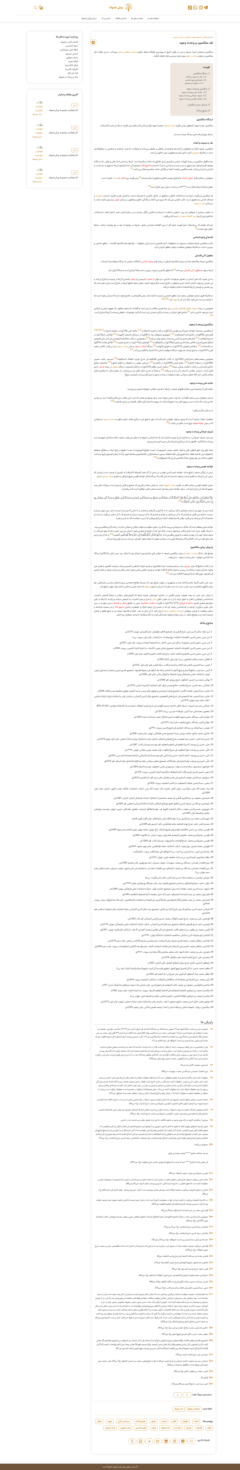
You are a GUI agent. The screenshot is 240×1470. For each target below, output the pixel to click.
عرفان (124, 603)
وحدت (115, 178)
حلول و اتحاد (187, 178)
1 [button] (211, 1029)
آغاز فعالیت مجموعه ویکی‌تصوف (63, 110)
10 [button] (211, 1144)
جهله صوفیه (198, 423)
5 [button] (211, 1077)
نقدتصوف (165, 1427)
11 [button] (211, 1173)
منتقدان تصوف (202, 37)
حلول (117, 199)
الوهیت (99, 196)
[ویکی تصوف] (120, 7)
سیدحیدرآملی (124, 1421)
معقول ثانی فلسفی (191, 83)
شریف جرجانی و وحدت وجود (190, 95)
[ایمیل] (157, 1441)
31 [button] (211, 1354)
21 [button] (211, 1256)
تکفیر (174, 1421)
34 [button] (211, 1377)
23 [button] (211, 1269)
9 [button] (211, 1126)
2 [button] (211, 1047)
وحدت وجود (191, 56)
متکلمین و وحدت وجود (196, 89)
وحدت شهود (170, 485)
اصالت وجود (140, 346)
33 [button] (211, 1371)
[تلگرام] (206, 8)
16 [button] (211, 1216)
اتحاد (122, 178)
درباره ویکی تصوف (89, 18)
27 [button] (211, 1294)
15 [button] (211, 1210)
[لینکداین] (165, 1441)
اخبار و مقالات (120, 18)
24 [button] (211, 1275)
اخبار (75, 105)
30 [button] (211, 1340)
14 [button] (211, 1200)
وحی (154, 599)
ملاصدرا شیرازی (186, 603)
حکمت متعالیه (149, 603)
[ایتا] (190, 8)
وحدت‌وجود (110, 1427)
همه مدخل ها (137, 18)
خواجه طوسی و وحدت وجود (190, 98)
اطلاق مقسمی (177, 308)
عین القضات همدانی (187, 216)
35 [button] (211, 1384)
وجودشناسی (141, 1427)
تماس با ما (105, 18)
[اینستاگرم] (174, 1441)
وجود (132, 279)
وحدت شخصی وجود (127, 52)
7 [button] (211, 1110)
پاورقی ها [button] (206, 1022)
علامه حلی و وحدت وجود (192, 92)
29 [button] (211, 1334)
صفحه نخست (153, 18)
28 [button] (211, 1328)
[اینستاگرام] (201, 7)
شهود (175, 299)
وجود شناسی (147, 261)
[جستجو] (35, 7)
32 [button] (211, 1361)
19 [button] (211, 1239)
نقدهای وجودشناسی (193, 80)
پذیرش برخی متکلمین (197, 104)
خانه (211, 37)
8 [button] (211, 1120)
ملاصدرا (177, 1427)
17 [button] (211, 1227)
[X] (132, 1441)
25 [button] (211, 1281)
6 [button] (211, 1099)
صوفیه (115, 367)
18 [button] (211, 1233)
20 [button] (211, 1246)
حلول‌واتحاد (140, 1421)
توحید (101, 367)
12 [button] (211, 1179)
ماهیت (149, 279)
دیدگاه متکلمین (200, 73)
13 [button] (211, 1190)
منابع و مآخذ (201, 111)
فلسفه (116, 603)
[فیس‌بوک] (182, 1441)
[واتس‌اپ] (195, 7)
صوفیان (195, 153)
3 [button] (211, 1065)
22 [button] (211, 1262)
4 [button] (211, 1071)
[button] (132, 169)
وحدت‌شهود (125, 1427)
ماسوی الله (146, 165)
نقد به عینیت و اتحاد (194, 76)
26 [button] (211, 1288)
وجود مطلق (191, 308)
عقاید (209, 1427)
